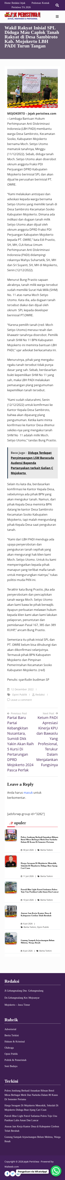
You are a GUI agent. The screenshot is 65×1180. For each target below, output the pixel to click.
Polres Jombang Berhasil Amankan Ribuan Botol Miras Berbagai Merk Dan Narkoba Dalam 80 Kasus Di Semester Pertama (39, 839)
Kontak (45, 3)
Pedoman (36, 3)
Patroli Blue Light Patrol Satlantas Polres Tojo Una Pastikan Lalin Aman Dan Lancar (40, 890)
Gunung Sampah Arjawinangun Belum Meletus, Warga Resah (37, 941)
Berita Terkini (46, 850)
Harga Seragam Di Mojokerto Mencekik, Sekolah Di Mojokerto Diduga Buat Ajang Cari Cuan (39, 865)
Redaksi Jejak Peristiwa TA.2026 (21, 5)
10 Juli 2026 (28, 899)
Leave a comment (21, 700)
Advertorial (10, 1029)
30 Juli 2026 (28, 850)
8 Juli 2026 (27, 950)
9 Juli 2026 (27, 923)
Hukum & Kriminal (15, 1041)
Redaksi (40, 694)
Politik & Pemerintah (15, 1060)
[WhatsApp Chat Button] (56, 1171)
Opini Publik (19, 694)
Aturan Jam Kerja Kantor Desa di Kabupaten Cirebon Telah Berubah (36, 914)
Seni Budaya (11, 1066)
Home (8, 3)
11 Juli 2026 (28, 876)
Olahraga (9, 1047)
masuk (28, 792)
